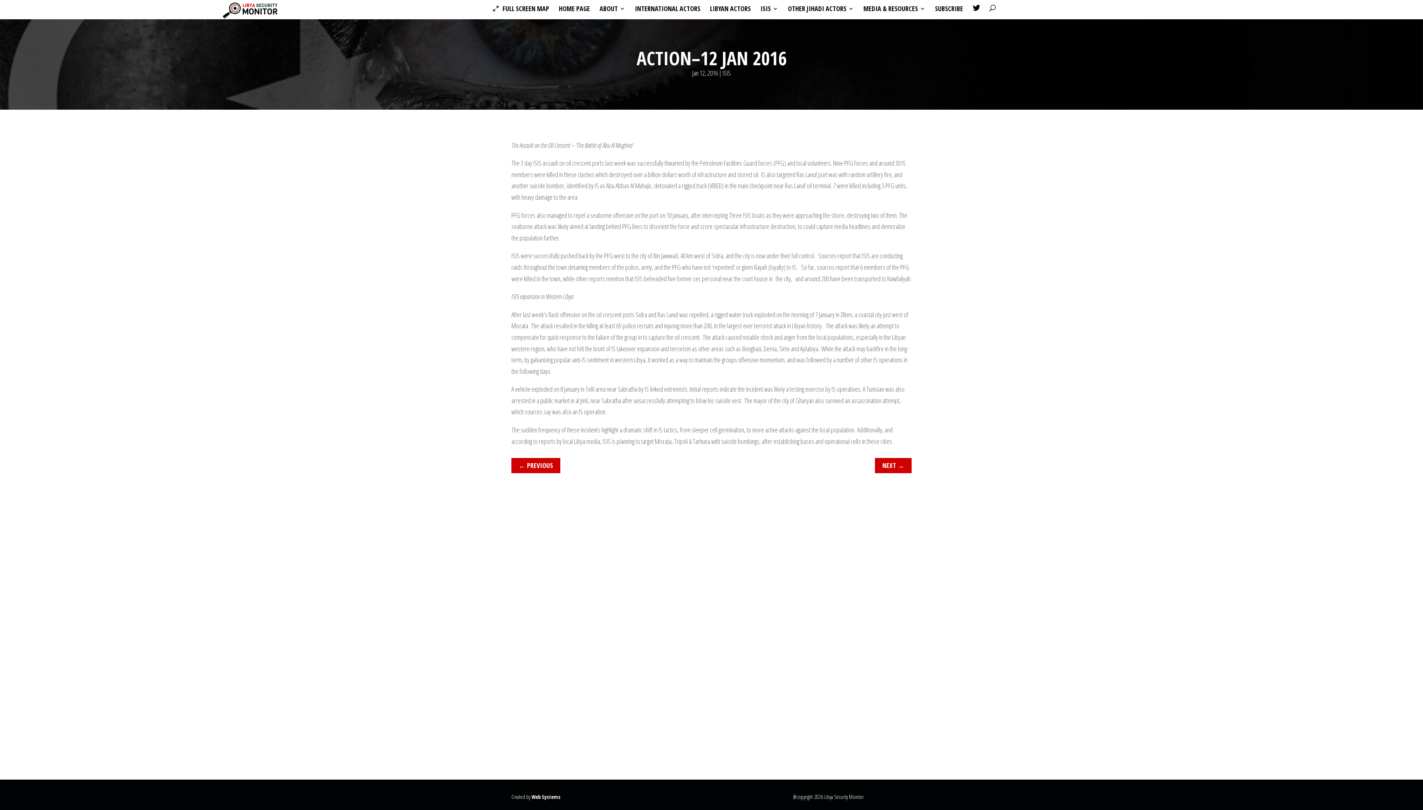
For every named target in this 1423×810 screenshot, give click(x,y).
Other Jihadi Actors (817, 9)
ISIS (765, 9)
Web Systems (545, 796)
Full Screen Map (525, 9)
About (609, 9)
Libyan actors (730, 9)
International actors (667, 9)
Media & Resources (890, 9)
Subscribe (949, 9)
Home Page (574, 9)
